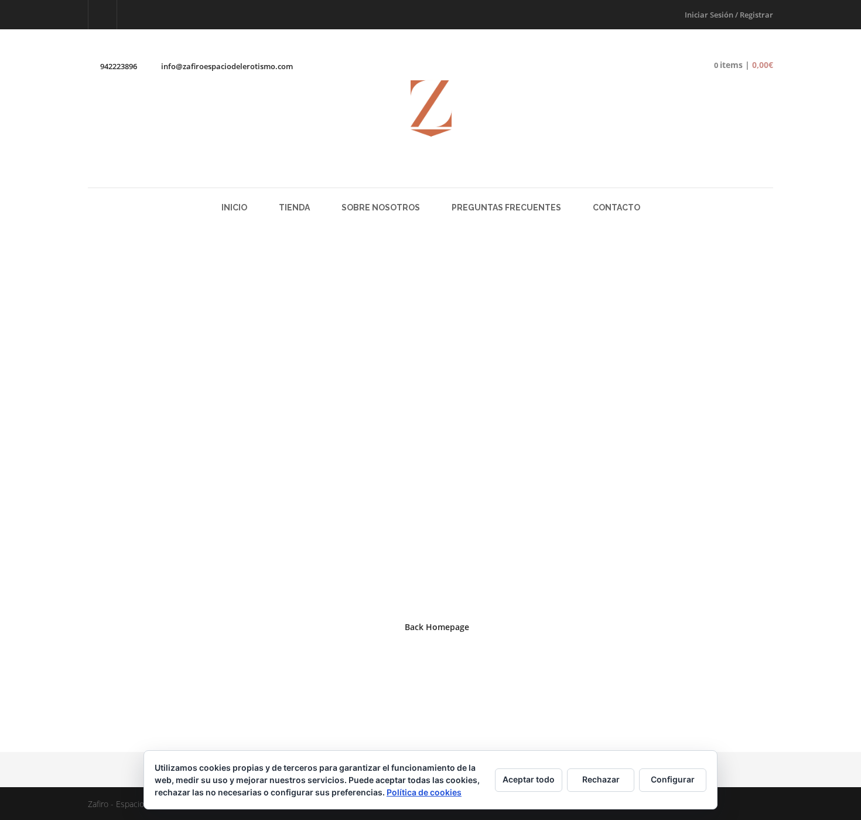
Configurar (673, 779)
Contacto (616, 207)
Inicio (234, 207)
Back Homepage (437, 626)
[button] (734, 65)
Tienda (294, 207)
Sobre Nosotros (380, 207)
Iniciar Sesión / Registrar (729, 14)
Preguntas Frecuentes (506, 207)
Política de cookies (424, 792)
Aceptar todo (529, 779)
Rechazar (601, 779)
